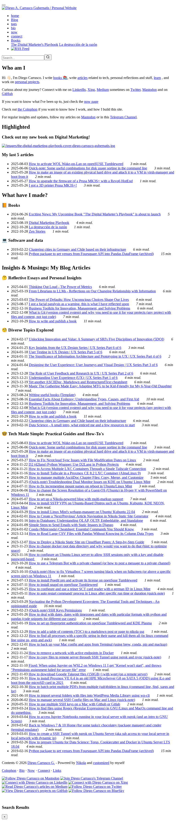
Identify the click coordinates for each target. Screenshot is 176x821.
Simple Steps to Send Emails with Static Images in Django (71, 525)
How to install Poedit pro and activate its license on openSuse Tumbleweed (83, 580)
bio (13, 28)
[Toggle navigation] (4, 5)
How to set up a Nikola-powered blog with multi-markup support (76, 499)
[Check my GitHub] (35, 791)
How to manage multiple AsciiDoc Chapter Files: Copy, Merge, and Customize (86, 477)
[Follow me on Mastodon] (30, 778)
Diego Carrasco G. (41, 763)
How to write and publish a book (53, 321)
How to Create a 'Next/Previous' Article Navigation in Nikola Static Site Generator (88, 516)
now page (91, 101)
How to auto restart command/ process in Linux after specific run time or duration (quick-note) (97, 593)
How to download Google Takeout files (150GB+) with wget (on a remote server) (88, 674)
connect (16, 36)
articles (82, 78)
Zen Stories (37, 231)
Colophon (9, 770)
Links (57, 770)
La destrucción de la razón (78, 44)
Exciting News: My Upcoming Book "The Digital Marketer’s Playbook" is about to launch (95, 214)
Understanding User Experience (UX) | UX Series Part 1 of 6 (73, 378)
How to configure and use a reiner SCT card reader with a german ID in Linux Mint (89, 589)
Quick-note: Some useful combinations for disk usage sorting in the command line (88, 168)
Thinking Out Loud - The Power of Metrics (60, 287)
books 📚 (60, 78)
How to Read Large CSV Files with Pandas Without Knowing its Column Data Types (91, 534)
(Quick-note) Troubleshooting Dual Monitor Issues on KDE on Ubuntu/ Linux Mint (89, 482)
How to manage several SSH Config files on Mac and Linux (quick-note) (82, 700)
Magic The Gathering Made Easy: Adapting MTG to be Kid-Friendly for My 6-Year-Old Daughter (100, 386)
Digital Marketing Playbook (49, 223)
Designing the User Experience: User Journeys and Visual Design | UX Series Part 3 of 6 (93, 365)
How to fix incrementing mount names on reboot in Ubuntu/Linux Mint (80, 486)
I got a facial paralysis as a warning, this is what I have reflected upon (79, 304)
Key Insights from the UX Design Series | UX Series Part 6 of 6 (75, 348)
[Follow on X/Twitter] (95, 786)
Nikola (81, 763)
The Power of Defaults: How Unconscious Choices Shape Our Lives (79, 300)
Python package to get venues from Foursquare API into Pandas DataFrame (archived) (91, 254)
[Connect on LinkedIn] (34, 782)
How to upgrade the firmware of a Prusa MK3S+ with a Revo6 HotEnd (81, 181)
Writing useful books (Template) (52, 395)
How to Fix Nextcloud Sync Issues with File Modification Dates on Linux (82, 460)
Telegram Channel (123, 117)
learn (157, 78)
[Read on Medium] (34, 786)
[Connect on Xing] (98, 782)
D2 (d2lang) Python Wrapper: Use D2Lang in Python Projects (74, 464)
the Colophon (27, 109)
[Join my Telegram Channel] (91, 778)
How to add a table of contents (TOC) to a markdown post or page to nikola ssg (86, 631)
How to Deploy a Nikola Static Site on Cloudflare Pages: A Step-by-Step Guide (86, 542)
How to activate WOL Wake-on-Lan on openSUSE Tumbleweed (76, 164)
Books (15, 40)
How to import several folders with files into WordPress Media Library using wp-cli (89, 695)
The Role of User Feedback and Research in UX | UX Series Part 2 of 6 (81, 373)
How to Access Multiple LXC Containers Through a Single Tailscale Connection (87, 469)
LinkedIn (79, 90)
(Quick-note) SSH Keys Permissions (55, 610)
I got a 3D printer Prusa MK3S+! (53, 185)
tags (14, 24)
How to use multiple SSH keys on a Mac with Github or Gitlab (74, 704)
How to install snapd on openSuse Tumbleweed (63, 585)
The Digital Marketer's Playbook (34, 44)
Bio (22, 770)
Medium (103, 90)
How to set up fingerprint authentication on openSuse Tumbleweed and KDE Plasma (90, 623)
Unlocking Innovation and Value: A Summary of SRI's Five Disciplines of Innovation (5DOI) (96, 339)
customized (101, 763)
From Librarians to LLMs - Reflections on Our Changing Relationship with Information (92, 291)
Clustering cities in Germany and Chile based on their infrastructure (77, 249)
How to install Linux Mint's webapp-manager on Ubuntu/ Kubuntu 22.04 (82, 512)
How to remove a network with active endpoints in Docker (71, 653)
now (14, 32)
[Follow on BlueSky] (96, 791)
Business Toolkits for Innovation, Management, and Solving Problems (79, 308)
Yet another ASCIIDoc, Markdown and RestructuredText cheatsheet (78, 382)
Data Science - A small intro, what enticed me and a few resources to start (82, 425)
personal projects (27, 82)
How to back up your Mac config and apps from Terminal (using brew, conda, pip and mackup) (98, 644)
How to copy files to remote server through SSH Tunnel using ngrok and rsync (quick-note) (95, 657)
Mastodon (149, 90)
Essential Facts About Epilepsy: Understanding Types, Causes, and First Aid (84, 399)
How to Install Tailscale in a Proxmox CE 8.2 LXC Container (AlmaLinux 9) (85, 473)
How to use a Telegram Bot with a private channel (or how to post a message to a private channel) (99, 563)
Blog (14, 20)
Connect (44, 770)
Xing (91, 90)
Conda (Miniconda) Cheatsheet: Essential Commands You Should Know (81, 529)
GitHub (7, 94)
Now (31, 770)
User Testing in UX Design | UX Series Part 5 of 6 (65, 352)
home (15, 16)
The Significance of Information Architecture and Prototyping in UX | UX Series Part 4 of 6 (95, 356)
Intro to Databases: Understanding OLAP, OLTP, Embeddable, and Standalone (86, 520)
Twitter (135, 90)
